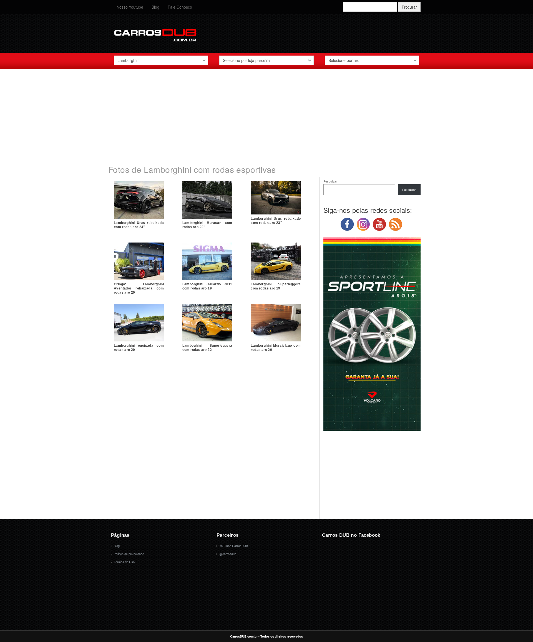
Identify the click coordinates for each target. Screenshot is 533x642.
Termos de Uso (124, 562)
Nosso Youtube (130, 7)
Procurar (409, 7)
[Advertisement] (266, 114)
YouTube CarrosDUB (233, 546)
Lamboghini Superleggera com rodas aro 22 (207, 348)
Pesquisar (330, 181)
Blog (155, 7)
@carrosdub (227, 554)
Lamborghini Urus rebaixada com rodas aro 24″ (139, 225)
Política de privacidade (129, 554)
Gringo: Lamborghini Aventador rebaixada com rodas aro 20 (139, 288)
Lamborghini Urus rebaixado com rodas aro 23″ (276, 221)
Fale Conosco (180, 7)
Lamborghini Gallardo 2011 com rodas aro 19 (207, 286)
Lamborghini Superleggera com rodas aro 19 (276, 286)
